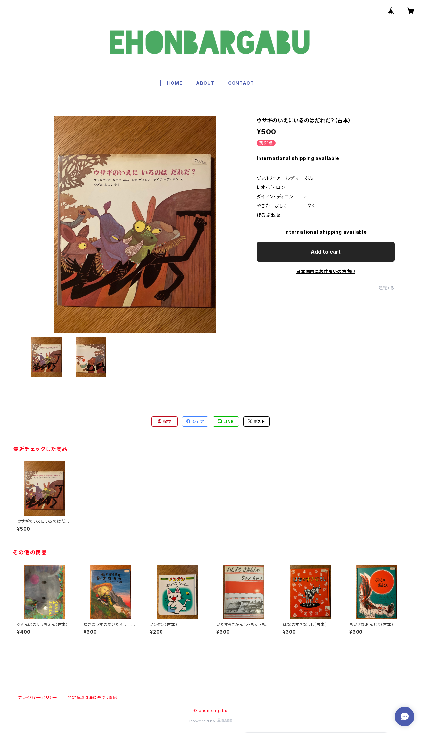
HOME (175, 83)
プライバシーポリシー (37, 697)
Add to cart (326, 251)
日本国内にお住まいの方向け (325, 271)
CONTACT (241, 83)
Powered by (203, 721)
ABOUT (205, 83)
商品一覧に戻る (210, 659)
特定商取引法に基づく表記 (92, 697)
